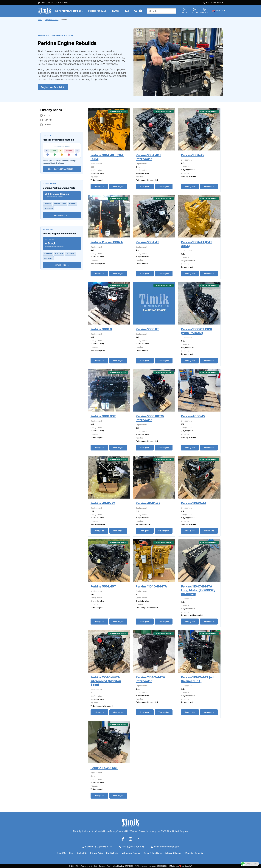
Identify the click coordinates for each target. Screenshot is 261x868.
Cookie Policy (112, 853)
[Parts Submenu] (120, 11)
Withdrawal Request (131, 853)
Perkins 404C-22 (103, 503)
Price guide (99, 186)
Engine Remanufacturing (68, 11)
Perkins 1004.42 (192, 155)
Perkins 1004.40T (103, 586)
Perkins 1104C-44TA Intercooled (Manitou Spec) (106, 681)
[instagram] (130, 839)
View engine (118, 186)
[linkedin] (138, 839)
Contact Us (82, 853)
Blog (71, 853)
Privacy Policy (96, 853)
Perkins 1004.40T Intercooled (148, 157)
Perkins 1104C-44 (193, 503)
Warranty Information (194, 853)
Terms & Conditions (153, 853)
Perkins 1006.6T (147, 329)
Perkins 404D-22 (148, 503)
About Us (61, 853)
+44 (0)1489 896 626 (133, 846)
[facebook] (123, 839)
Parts (115, 11)
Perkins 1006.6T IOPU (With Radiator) (196, 331)
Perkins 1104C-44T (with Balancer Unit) (198, 679)
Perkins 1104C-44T (104, 768)
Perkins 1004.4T (147, 242)
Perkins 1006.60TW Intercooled (150, 418)
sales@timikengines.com (166, 846)
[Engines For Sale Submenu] (107, 11)
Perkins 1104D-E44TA (151, 586)
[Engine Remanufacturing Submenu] (82, 11)
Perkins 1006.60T (103, 416)
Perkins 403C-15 (193, 416)
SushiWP (188, 866)
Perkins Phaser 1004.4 (107, 242)
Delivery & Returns (173, 853)
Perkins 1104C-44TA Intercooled (150, 679)
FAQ (127, 11)
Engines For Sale (97, 11)
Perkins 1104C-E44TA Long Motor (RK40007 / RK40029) (198, 590)
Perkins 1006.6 (101, 329)
